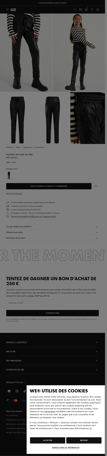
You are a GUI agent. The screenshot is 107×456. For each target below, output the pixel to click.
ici (91, 428)
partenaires (49, 411)
